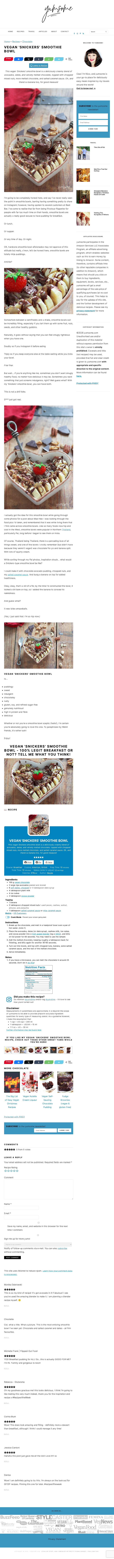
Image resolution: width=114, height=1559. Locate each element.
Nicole (50, 873)
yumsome (57, 13)
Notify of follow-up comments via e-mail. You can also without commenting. (35, 1250)
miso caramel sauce (52, 910)
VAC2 (57, 934)
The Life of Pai (99, 147)
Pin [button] (39, 862)
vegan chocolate (22, 882)
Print (29, 862)
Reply (6, 1305)
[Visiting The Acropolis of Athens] (83, 219)
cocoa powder (27, 896)
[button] (35, 857)
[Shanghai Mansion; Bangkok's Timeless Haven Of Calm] (83, 197)
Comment (8, 1177)
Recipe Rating (10, 1167)
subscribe (62, 1248)
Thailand (66, 529)
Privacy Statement (57, 1539)
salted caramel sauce (18, 574)
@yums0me (30, 999)
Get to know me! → (86, 88)
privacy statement (85, 311)
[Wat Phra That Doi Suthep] (83, 175)
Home (7, 41)
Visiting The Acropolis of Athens (101, 213)
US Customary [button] (20, 913)
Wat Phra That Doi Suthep (100, 170)
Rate (50, 862)
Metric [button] (8, 913)
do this (31, 963)
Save (9, 58)
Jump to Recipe (40, 65)
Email (7, 1213)
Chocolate (27, 41)
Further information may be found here (23, 1030)
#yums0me (50, 999)
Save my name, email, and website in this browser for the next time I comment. (37, 1228)
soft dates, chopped (20, 888)
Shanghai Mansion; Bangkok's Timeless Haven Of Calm (101, 192)
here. (79, 376)
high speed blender (40, 934)
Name (7, 1204)
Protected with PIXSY (14, 1117)
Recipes (16, 41)
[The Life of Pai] (83, 153)
